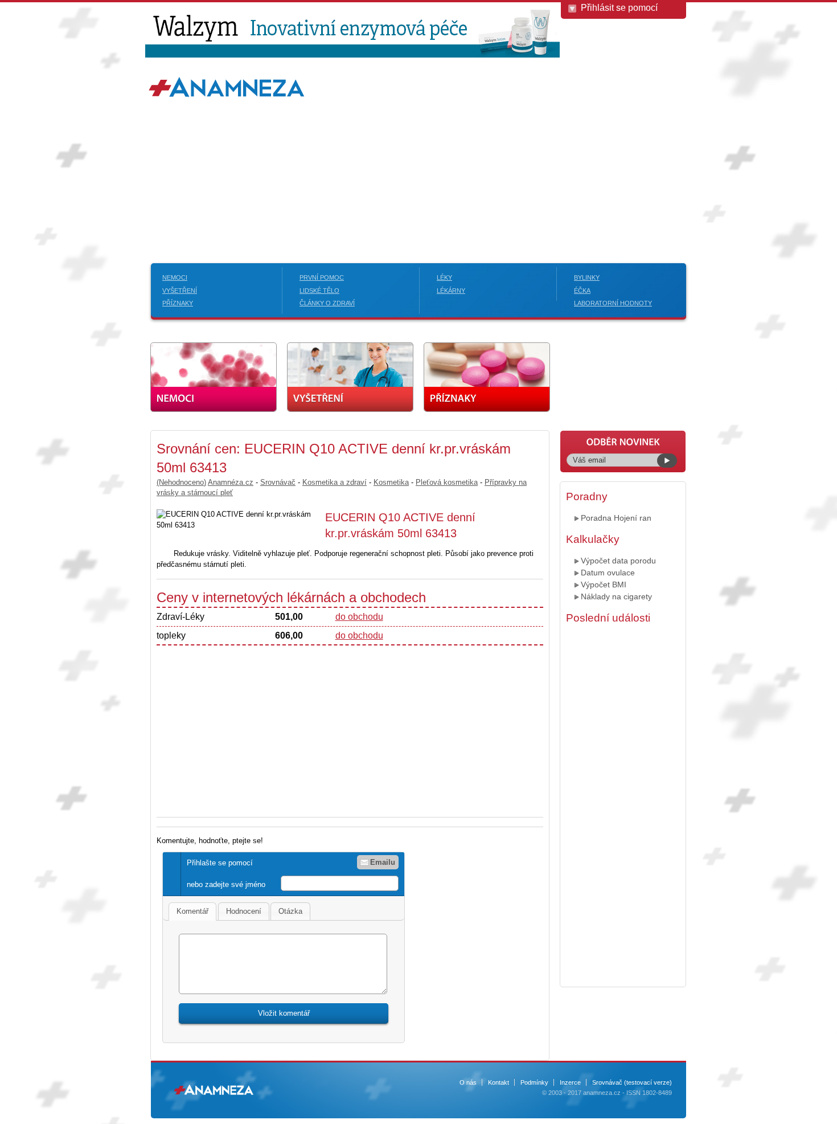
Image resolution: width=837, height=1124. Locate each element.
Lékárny (451, 290)
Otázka (290, 911)
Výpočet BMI (603, 584)
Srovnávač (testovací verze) (632, 1082)
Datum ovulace (608, 572)
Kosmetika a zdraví (334, 482)
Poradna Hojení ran (616, 517)
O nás (468, 1082)
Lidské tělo (319, 290)
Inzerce (570, 1082)
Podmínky (534, 1082)
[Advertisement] (418, 160)
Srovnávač (278, 482)
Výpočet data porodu (618, 560)
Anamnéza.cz (230, 482)
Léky (444, 277)
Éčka (582, 290)
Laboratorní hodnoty (613, 303)
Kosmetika (391, 482)
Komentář (192, 911)
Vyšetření (179, 290)
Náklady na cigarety (616, 596)
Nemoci (174, 277)
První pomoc (321, 277)
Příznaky (177, 303)
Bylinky (587, 277)
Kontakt (498, 1082)
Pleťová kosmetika (447, 482)
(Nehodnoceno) (181, 482)
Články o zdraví (327, 303)
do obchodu (359, 617)
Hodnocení (243, 911)
